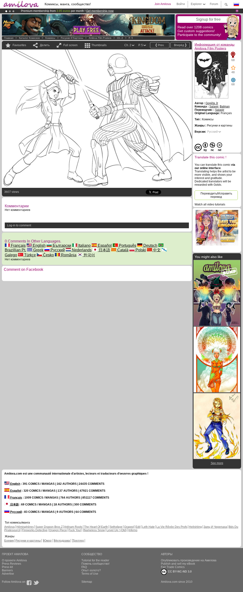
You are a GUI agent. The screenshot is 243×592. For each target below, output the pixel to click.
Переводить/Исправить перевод (216, 195)
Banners (7, 570)
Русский (57, 250)
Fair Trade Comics (173, 567)
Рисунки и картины (72, 38)
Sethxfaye (116, 527)
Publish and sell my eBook (178, 563)
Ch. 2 (120, 38)
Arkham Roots (73, 527)
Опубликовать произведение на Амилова (188, 560)
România (68, 255)
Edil (138, 527)
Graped (129, 527)
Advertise (8, 573)
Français (18, 245)
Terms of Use (89, 573)
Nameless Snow (94, 530)
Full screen (70, 45)
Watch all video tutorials (210, 204)
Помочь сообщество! (95, 563)
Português (127, 245)
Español (104, 245)
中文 (156, 250)
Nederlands (81, 250)
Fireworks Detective (34, 530)
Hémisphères (25, 527)
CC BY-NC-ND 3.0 (179, 571)
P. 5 (131, 38)
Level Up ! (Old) (117, 530)
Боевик (9, 540)
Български (61, 245)
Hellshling (195, 527)
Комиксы (50, 38)
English (39, 245)
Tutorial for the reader (95, 560)
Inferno (132, 530)
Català (122, 250)
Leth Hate (148, 527)
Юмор (47, 540)
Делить (45, 45)
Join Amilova (162, 4)
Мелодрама (62, 540)
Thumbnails (99, 45)
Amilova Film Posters (100, 38)
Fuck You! (75, 530)
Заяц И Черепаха (215, 527)
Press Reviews (11, 563)
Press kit (7, 567)
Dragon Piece (58, 530)
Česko (48, 255)
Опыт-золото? (91, 570)
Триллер (78, 540)
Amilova (9, 527)
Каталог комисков (29, 38)
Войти (181, 4)
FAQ (84, 567)
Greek (37, 250)
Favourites (19, 45)
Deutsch (149, 245)
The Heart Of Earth (96, 527)
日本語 (104, 250)
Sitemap (86, 581)
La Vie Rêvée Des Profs (171, 527)
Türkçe (29, 255)
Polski (140, 250)
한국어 (89, 255)
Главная (8, 38)
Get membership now (100, 11)
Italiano (84, 245)
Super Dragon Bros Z (49, 527)
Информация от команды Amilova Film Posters (214, 46)
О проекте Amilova (14, 560)
